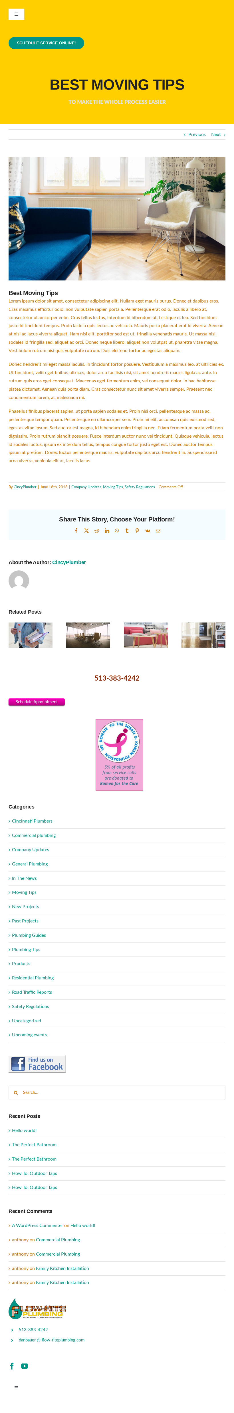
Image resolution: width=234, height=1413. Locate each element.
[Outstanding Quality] (146, 625)
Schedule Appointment (37, 702)
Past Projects (25, 921)
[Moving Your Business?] (88, 625)
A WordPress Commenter (37, 1225)
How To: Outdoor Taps (34, 1173)
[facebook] (12, 1366)
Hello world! (24, 1130)
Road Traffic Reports (32, 992)
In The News (24, 878)
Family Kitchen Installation (62, 1268)
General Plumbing (30, 864)
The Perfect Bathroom (34, 1145)
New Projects (25, 906)
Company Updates (86, 487)
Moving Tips (113, 487)
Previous (197, 134)
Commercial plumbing (34, 835)
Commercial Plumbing (58, 1240)
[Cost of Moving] (203, 625)
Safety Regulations (140, 487)
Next (216, 134)
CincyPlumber (25, 487)
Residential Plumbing (33, 978)
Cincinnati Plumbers (32, 821)
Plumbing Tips (26, 949)
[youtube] (24, 1366)
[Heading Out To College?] (31, 625)
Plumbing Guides (29, 935)
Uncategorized (26, 1021)
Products (21, 963)
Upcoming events (29, 1035)
